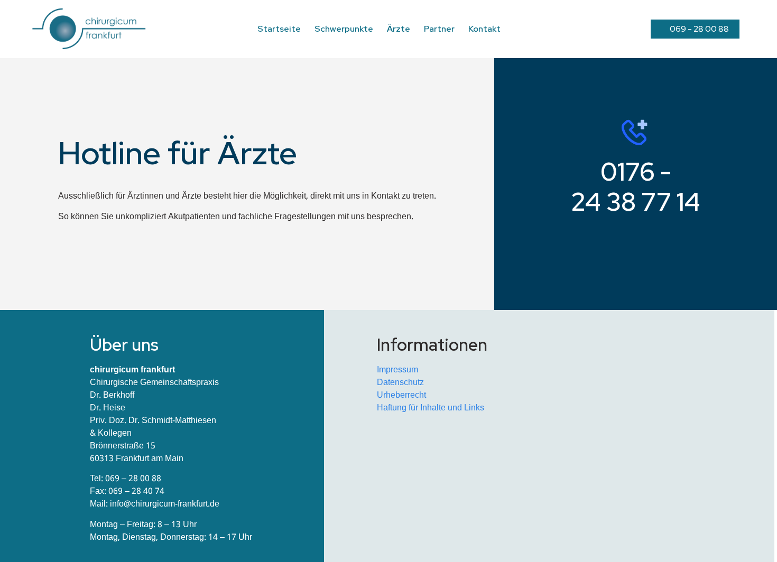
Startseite (279, 28)
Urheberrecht (401, 395)
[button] (695, 29)
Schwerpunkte (343, 28)
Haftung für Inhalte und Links (430, 408)
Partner (439, 28)
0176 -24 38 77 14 (635, 186)
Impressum (397, 370)
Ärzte (398, 28)
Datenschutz (400, 383)
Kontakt (484, 28)
